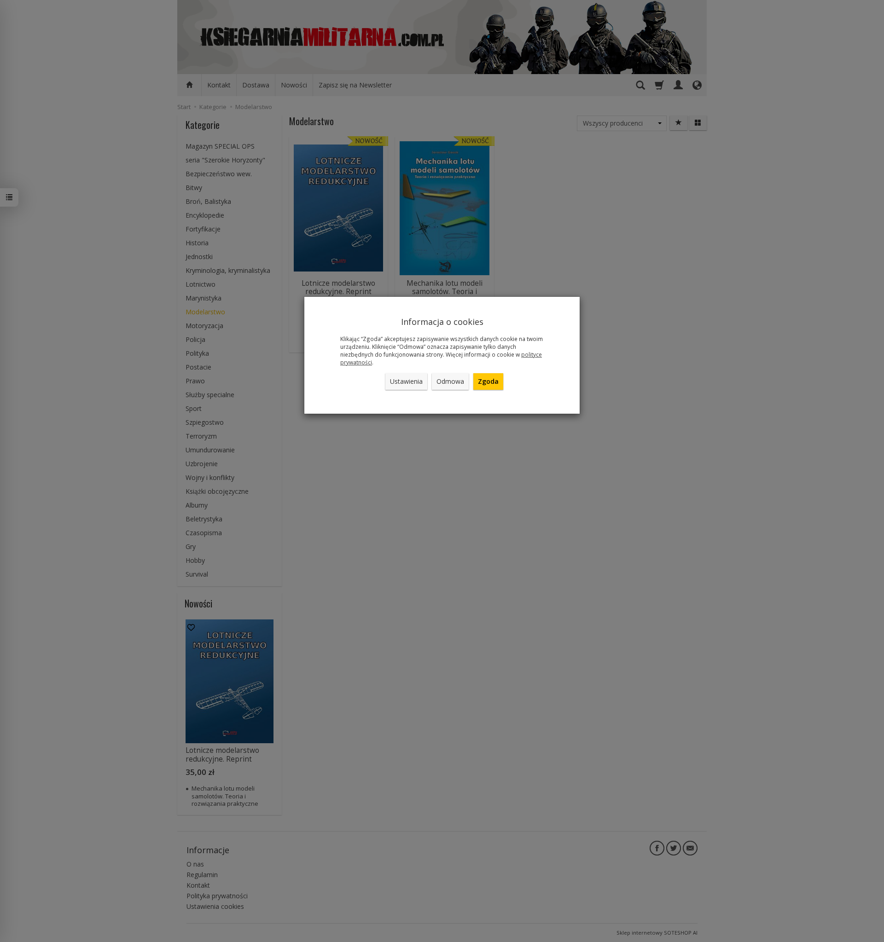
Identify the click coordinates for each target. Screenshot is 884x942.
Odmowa (450, 381)
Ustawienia (406, 381)
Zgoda (488, 381)
